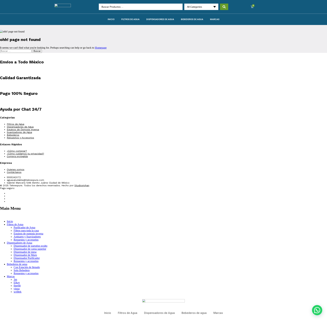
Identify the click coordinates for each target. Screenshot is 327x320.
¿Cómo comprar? (17, 151)
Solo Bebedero (22, 270)
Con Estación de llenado (27, 267)
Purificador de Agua (24, 227)
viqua (17, 288)
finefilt (17, 285)
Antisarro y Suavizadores (27, 236)
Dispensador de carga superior (30, 248)
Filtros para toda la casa (26, 230)
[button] (317, 310)
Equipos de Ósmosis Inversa (23, 129)
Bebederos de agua (192, 19)
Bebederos (13, 135)
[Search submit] (224, 7)
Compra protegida (17, 156)
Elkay (17, 282)
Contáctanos (14, 172)
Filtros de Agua (130, 19)
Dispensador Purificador (27, 258)
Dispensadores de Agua (160, 19)
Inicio (111, 19)
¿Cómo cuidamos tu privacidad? (25, 153)
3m (15, 279)
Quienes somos (15, 169)
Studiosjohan (81, 185)
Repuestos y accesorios (26, 239)
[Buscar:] (16, 50)
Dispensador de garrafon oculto (30, 245)
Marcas (214, 19)
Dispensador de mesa (25, 251)
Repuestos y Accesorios (20, 137)
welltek (17, 291)
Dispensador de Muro (25, 255)
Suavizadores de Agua (19, 132)
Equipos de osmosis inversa (28, 233)
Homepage (101, 47)
